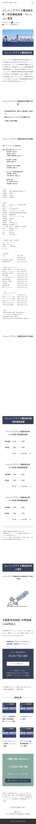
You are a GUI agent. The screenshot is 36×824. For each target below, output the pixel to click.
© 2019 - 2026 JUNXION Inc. (18, 821)
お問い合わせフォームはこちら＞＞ (18, 780)
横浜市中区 (20, 689)
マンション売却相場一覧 (11, 24)
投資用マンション (9, 687)
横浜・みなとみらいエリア (24, 687)
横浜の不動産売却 (9, 689)
